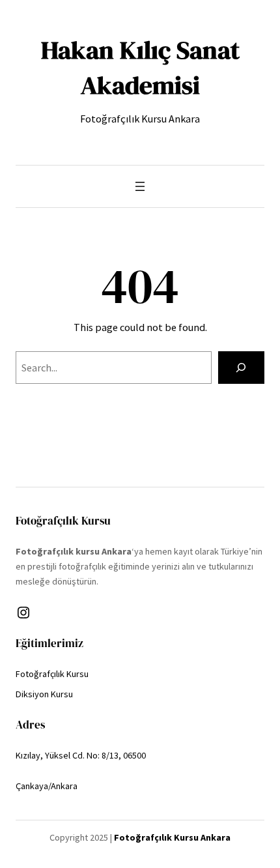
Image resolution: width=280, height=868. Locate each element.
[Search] (241, 367)
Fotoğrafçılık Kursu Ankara (172, 837)
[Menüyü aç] (140, 186)
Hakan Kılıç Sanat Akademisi (140, 67)
